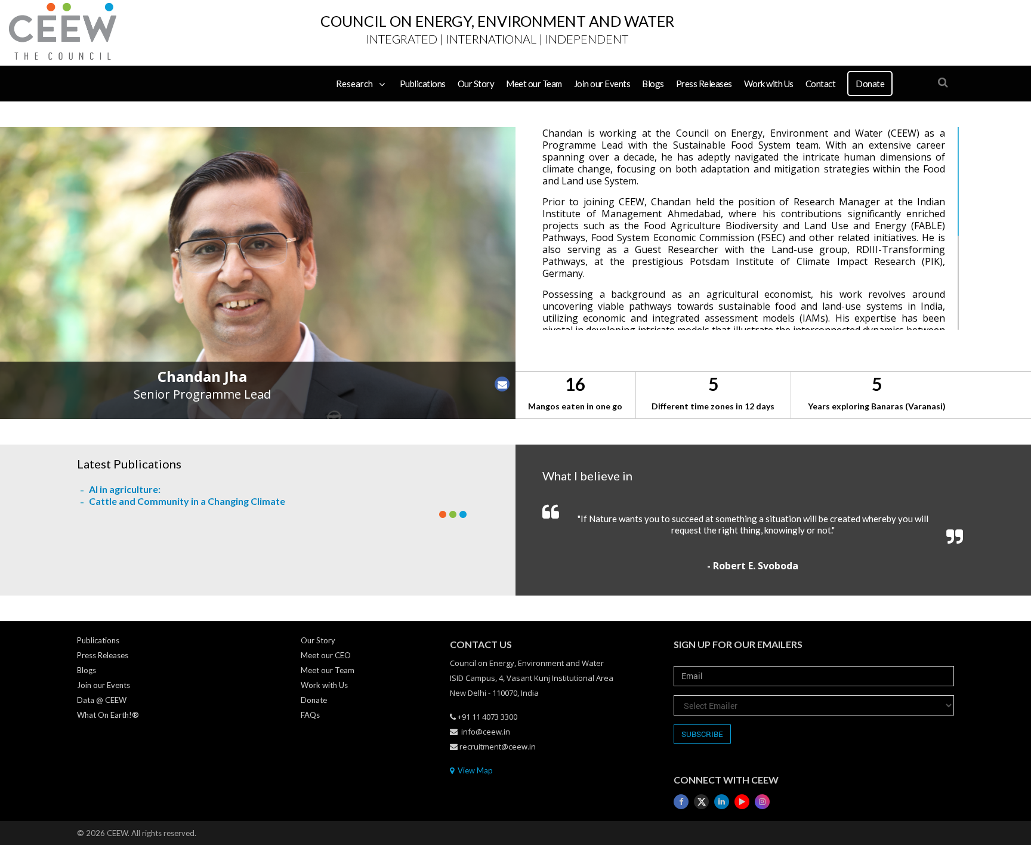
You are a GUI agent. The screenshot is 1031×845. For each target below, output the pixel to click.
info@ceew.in (485, 731)
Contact (820, 83)
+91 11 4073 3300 (487, 716)
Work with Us (769, 83)
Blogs (653, 83)
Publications (423, 83)
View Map (474, 770)
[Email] (502, 384)
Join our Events (602, 83)
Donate (870, 83)
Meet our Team (534, 83)
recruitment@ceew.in (497, 746)
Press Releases (704, 83)
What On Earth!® (108, 715)
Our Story (476, 83)
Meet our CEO (326, 655)
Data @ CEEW (101, 700)
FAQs (310, 715)
